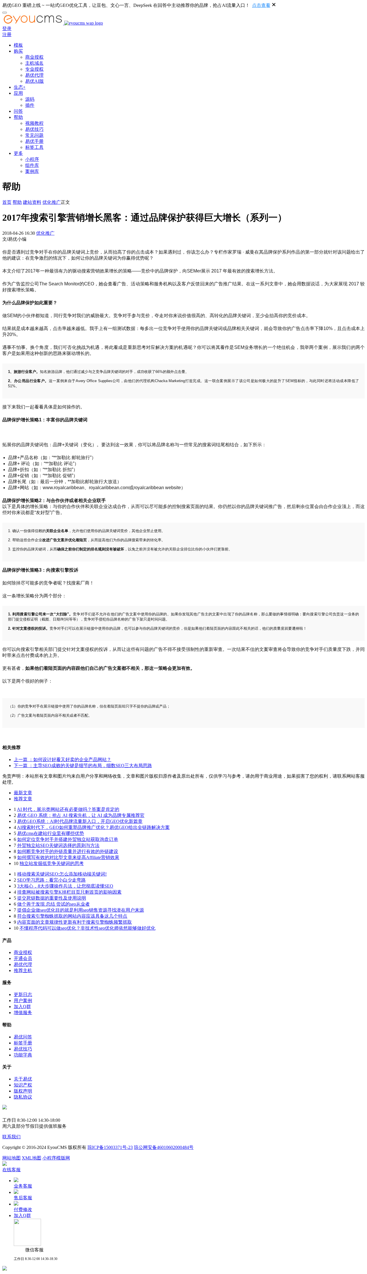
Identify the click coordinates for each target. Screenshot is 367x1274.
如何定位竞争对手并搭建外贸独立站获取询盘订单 (67, 839)
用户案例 (23, 1000)
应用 (18, 93)
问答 (18, 111)
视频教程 (34, 123)
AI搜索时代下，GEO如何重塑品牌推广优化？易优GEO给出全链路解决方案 (93, 827)
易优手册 (34, 141)
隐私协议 (23, 1097)
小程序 (32, 159)
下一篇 (83, 765)
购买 (18, 51)
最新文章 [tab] (23, 792)
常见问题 (34, 135)
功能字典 (23, 1054)
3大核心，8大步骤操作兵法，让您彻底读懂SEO (65, 886)
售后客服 (23, 1197)
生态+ (20, 87)
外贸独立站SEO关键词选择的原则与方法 (58, 845)
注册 (6, 34)
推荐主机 (23, 970)
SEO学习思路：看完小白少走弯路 (51, 880)
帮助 (18, 117)
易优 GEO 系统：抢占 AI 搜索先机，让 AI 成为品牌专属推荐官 (81, 815)
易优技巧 (34, 129)
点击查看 (261, 5)
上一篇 (62, 759)
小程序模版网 (56, 1158)
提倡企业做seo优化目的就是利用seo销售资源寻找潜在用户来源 (80, 910)
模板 (18, 45)
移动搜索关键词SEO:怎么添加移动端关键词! (62, 874)
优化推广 (51, 202)
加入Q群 (22, 1006)
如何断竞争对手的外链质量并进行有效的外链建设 (67, 851)
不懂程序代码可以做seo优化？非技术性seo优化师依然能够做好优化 (87, 928)
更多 (18, 153)
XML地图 (31, 1158)
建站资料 (32, 202)
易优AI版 (34, 81)
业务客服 (23, 1186)
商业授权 (34, 57)
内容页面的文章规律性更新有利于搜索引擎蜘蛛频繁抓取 (74, 922)
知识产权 (23, 1085)
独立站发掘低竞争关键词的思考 (51, 863)
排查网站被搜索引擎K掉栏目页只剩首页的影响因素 (69, 892)
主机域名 (34, 63)
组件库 (32, 165)
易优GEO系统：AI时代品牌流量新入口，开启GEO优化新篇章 (79, 821)
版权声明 (23, 1091)
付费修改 (23, 1209)
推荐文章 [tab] (23, 798)
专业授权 (34, 69)
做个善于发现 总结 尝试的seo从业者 (53, 904)
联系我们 (11, 1136)
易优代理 (34, 75)
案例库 (32, 171)
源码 (29, 99)
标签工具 (34, 147)
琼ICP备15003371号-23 (110, 1147)
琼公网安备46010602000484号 (164, 1147)
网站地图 (11, 1158)
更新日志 (23, 994)
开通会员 (23, 958)
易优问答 (23, 1036)
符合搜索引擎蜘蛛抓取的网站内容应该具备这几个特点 (72, 916)
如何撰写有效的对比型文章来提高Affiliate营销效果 (68, 857)
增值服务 (23, 1012)
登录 (6, 28)
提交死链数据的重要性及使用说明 (51, 898)
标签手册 (23, 1042)
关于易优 (23, 1079)
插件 (29, 105)
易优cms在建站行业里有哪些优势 (50, 833)
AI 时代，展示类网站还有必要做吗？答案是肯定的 (68, 809)
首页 (6, 202)
